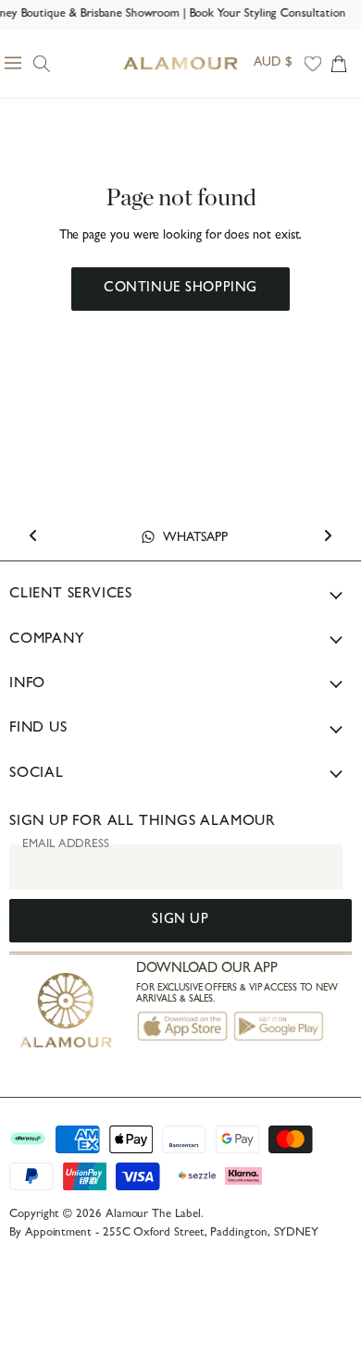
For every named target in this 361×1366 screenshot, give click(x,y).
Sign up (180, 921)
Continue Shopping (180, 289)
